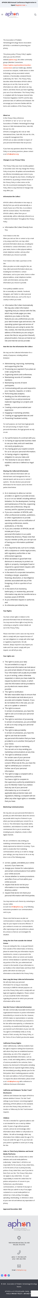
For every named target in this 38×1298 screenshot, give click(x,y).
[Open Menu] (2, 14)
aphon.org (12, 60)
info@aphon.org (13, 154)
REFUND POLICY (29, 1294)
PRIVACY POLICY (17, 1294)
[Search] (35, 15)
